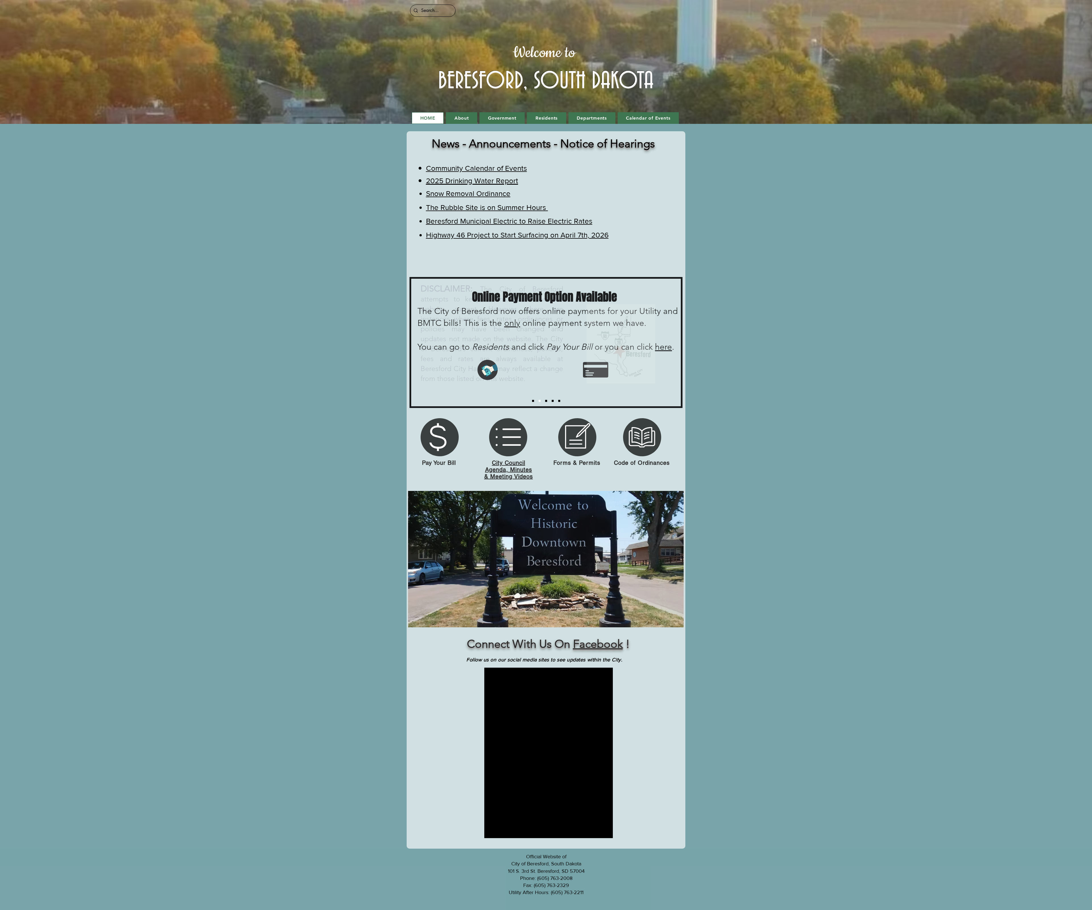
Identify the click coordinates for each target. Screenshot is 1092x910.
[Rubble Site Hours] (546, 401)
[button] (461, 118)
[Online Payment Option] (540, 401)
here (663, 347)
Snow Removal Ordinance (468, 193)
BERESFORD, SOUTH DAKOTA (545, 81)
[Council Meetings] (553, 401)
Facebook (598, 644)
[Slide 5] (559, 401)
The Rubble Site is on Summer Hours (487, 207)
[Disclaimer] (533, 401)
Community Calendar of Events (476, 168)
